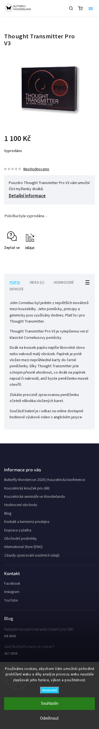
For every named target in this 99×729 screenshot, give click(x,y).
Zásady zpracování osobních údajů (31, 555)
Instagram (12, 592)
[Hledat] (71, 8)
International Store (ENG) (23, 547)
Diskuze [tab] (17, 289)
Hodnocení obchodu (20, 505)
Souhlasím (49, 703)
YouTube (11, 600)
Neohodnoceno (36, 169)
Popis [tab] (15, 282)
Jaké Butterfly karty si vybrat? (29, 646)
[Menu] (90, 8)
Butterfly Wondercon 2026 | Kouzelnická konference (44, 480)
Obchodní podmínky (20, 538)
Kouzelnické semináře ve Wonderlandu (34, 496)
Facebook (12, 583)
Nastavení (49, 690)
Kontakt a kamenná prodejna (26, 522)
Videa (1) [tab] (37, 282)
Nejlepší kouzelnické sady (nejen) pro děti (38, 629)
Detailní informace (27, 196)
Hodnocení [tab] (64, 282)
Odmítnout (49, 718)
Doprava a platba (17, 530)
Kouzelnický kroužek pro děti (27, 488)
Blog (7, 513)
